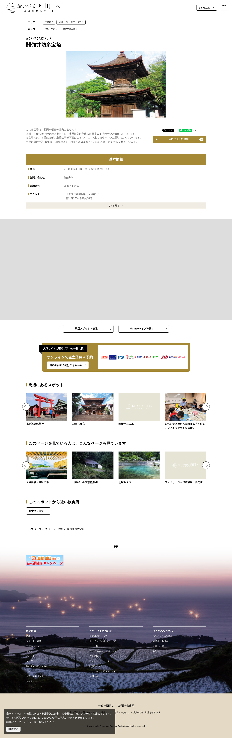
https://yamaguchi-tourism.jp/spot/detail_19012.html (185, 411)
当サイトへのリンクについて (103, 651)
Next (206, 407)
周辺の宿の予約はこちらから (65, 365)
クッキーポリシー (24, 722)
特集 (28, 636)
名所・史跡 (50, 29)
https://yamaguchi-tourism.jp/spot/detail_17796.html (46, 468)
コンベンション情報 (163, 636)
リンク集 (93, 646)
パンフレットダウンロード (102, 671)
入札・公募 (158, 646)
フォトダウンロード (99, 661)
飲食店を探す (36, 510)
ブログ (29, 661)
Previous (26, 407)
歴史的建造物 (69, 29)
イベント (30, 656)
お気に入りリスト (35, 676)
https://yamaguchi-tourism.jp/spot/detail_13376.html (92, 468)
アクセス (30, 671)
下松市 (48, 22)
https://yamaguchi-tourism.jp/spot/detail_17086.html (139, 409)
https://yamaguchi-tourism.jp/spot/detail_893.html (185, 468)
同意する (13, 729)
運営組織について (98, 636)
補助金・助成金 (160, 641)
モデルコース (32, 646)
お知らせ (30, 681)
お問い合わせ (96, 676)
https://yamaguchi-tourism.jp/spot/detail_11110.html (46, 409)
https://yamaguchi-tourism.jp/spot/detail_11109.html (92, 409)
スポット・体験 (54, 529)
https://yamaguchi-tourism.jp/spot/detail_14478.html (139, 468)
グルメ (29, 651)
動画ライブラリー (98, 666)
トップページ (33, 529)
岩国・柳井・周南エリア (70, 22)
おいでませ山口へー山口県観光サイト (26, 4)
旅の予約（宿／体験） (37, 666)
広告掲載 (93, 656)
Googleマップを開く (142, 328)
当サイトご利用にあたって (102, 641)
